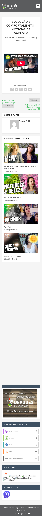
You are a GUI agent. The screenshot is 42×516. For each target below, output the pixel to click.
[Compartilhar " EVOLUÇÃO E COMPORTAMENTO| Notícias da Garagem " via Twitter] (16, 89)
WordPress (21, 510)
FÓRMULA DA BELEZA (12, 198)
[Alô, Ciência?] (9, 480)
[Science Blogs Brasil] (23, 478)
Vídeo (18, 40)
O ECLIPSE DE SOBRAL (13, 256)
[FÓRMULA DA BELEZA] (21, 184)
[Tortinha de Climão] (6, 476)
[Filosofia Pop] (9, 478)
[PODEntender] (15, 476)
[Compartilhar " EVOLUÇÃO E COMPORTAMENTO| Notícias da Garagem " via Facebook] (12, 89)
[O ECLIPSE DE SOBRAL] (21, 243)
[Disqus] (21, 297)
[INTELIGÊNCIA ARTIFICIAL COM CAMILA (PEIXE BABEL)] (21, 153)
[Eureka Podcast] (29, 476)
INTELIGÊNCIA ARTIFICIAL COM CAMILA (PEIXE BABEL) (20, 167)
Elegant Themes (20, 508)
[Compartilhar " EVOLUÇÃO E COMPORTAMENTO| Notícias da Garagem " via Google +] (21, 89)
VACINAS (7, 227)
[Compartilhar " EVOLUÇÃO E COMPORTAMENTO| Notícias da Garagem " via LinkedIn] (25, 89)
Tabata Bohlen (20, 37)
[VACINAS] (21, 214)
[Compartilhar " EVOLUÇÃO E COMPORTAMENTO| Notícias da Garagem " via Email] (30, 89)
